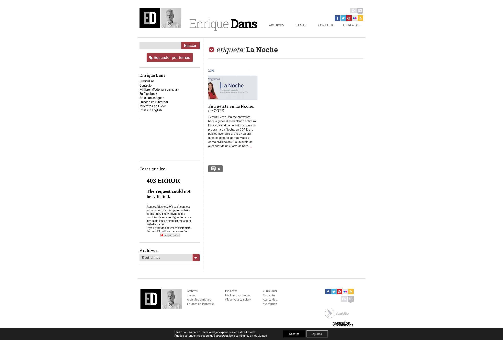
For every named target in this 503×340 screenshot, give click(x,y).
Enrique (223, 23)
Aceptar (294, 333)
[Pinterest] (349, 18)
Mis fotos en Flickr (152, 106)
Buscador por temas (171, 57)
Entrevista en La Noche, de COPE (231, 108)
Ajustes (317, 333)
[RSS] (360, 18)
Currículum (270, 291)
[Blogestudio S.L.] (337, 313)
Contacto (326, 25)
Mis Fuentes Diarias (237, 295)
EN (354, 10)
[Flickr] (354, 18)
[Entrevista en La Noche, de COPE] (232, 83)
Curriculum (147, 81)
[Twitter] (343, 18)
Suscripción (270, 304)
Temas (301, 25)
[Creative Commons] (343, 324)
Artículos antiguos (152, 98)
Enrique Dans (171, 235)
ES (360, 10)
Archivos (276, 25)
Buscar (190, 45)
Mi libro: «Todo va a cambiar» (159, 89)
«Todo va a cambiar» (238, 299)
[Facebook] (337, 18)
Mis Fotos (231, 291)
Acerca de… (352, 25)
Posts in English (151, 110)
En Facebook (148, 94)
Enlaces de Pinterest (200, 304)
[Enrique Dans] (161, 18)
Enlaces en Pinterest (154, 102)
